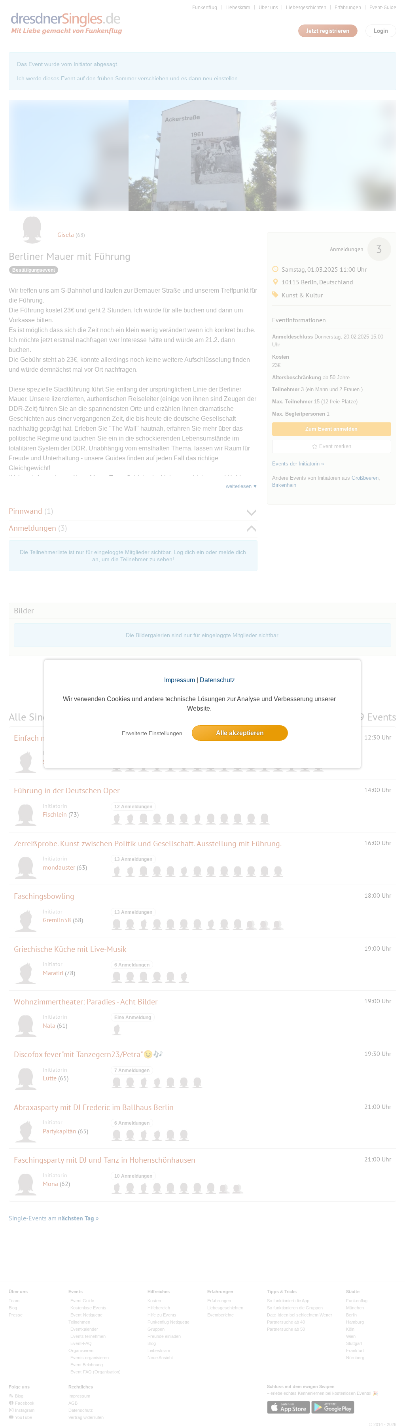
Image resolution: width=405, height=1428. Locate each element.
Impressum (179, 680)
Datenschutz (217, 680)
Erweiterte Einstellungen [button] (152, 733)
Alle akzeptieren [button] (240, 733)
